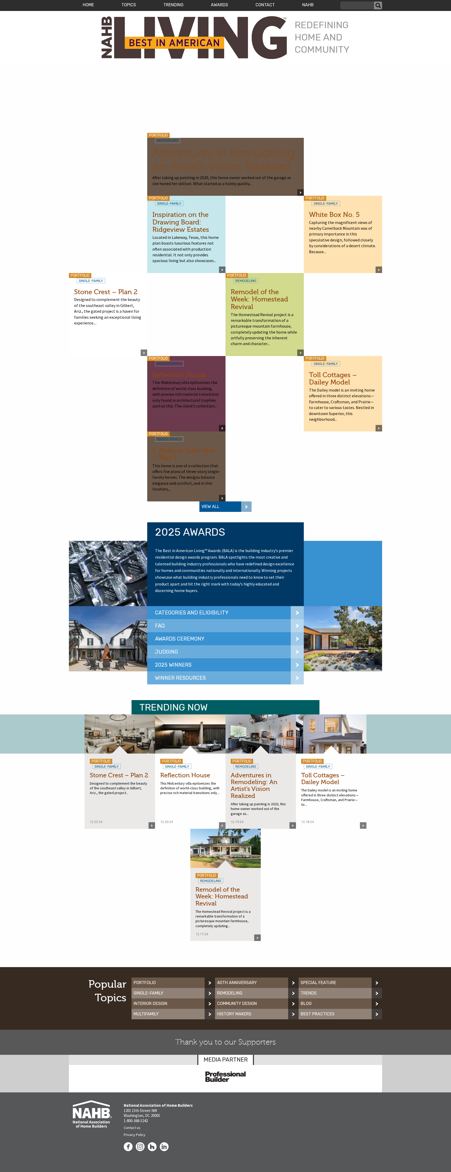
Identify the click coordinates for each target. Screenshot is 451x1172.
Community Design (237, 1003)
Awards (219, 4)
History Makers (234, 1013)
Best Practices (318, 1013)
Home (88, 4)
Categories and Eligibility (191, 612)
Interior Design (150, 1003)
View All (210, 506)
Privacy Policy (134, 1134)
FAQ (160, 626)
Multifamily (146, 1013)
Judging (166, 652)
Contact (265, 4)
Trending (173, 4)
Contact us (132, 1127)
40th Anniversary (237, 982)
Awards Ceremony (179, 639)
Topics (128, 4)
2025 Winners (173, 665)
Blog (306, 1003)
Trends (309, 993)
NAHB (308, 4)
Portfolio (145, 982)
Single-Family (148, 993)
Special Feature (318, 982)
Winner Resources (180, 678)
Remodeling (229, 993)
